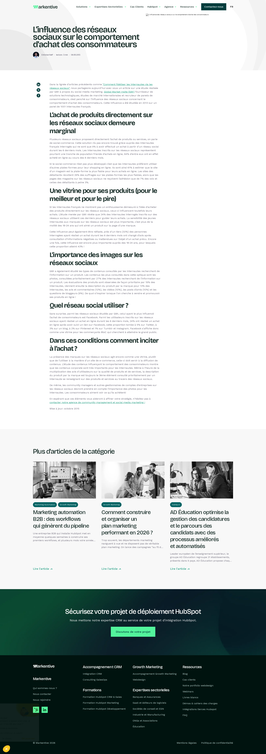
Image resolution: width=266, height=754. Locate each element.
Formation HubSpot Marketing (101, 702)
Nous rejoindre (41, 700)
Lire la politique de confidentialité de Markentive (26, 728)
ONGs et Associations (145, 720)
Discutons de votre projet (133, 631)
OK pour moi (57, 738)
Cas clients (189, 679)
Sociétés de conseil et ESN (148, 708)
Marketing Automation (45, 505)
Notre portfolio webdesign (198, 685)
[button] (6, 748)
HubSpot (176, 505)
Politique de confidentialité (217, 743)
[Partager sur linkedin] (38, 84)
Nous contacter (42, 694)
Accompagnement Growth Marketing (155, 673)
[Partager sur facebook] (38, 95)
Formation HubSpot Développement (104, 708)
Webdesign (139, 679)
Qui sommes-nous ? (45, 688)
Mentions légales (187, 743)
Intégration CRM (92, 673)
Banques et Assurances (147, 696)
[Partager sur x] (38, 90)
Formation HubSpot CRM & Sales (102, 696)
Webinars (188, 691)
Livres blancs (190, 697)
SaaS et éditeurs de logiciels (149, 702)
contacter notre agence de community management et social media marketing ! (97, 402)
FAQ (185, 715)
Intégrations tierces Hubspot (199, 709)
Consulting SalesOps (95, 679)
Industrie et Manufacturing (149, 714)
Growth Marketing (68, 505)
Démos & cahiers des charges (200, 703)
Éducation (139, 726)
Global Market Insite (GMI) (119, 91)
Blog (185, 673)
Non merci (14, 738)
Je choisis (35, 738)
